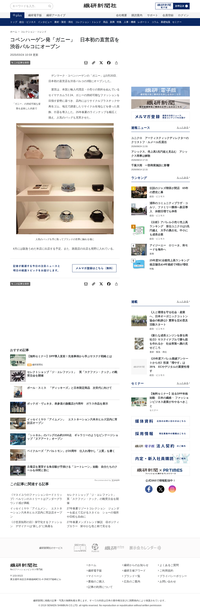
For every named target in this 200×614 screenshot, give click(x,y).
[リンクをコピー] (93, 63)
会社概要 (121, 15)
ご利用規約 (166, 570)
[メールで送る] (86, 63)
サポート (152, 15)
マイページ (95, 576)
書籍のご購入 (96, 581)
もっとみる (182, 127)
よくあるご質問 (169, 565)
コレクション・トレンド (88, 22)
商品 (105, 22)
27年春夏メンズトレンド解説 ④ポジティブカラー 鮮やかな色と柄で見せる (93, 524)
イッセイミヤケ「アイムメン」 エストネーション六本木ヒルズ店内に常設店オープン (36, 512)
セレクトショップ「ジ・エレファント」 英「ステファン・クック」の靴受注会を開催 (93, 498)
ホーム (13, 31)
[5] (139, 264)
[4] (139, 249)
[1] (139, 191)
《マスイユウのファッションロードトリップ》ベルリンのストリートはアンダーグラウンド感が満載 (36, 498)
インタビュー (45, 22)
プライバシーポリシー (173, 576)
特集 (119, 22)
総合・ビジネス (27, 22)
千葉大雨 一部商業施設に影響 (150, 165)
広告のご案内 (132, 581)
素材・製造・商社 (63, 22)
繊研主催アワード (135, 570)
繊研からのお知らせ (136, 565)
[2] (139, 209)
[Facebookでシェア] (109, 63)
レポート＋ (143, 22)
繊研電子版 (35, 15)
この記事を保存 (21, 62)
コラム (155, 22)
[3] (139, 230)
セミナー (177, 22)
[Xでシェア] (101, 63)
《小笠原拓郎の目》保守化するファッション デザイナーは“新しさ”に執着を (36, 524)
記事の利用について (100, 586)
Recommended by (103, 480)
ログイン (183, 15)
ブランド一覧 (132, 576)
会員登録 (167, 15)
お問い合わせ (168, 581)
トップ (13, 22)
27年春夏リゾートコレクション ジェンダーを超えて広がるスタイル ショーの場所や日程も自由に (93, 512)
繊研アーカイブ (55, 15)
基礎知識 (165, 22)
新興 (112, 22)
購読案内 (136, 15)
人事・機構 (130, 22)
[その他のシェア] (116, 63)
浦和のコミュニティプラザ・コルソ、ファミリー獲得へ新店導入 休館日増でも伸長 (169, 207)
